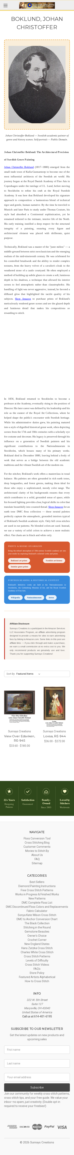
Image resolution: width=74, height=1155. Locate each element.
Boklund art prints (19, 560)
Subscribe (37, 1087)
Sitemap (37, 863)
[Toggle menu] (5, 5)
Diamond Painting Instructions (37, 886)
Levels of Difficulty (37, 960)
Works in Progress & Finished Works (37, 894)
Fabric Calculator (37, 910)
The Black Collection (37, 923)
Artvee (51, 597)
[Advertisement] (37, 357)
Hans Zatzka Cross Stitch (37, 948)
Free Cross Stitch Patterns (37, 890)
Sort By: (11, 673)
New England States (37, 944)
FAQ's (37, 968)
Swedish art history (54, 560)
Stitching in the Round (37, 927)
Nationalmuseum (34, 597)
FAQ (37, 859)
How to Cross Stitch (37, 981)
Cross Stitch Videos (37, 964)
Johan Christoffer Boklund (19, 167)
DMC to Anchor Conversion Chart (37, 919)
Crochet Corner (37, 939)
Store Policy (37, 972)
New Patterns (37, 898)
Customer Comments (37, 846)
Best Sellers (37, 882)
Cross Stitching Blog (37, 842)
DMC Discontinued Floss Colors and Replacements (37, 906)
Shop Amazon (23, 298)
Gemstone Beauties (37, 931)
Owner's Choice (37, 935)
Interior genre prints (19, 567)
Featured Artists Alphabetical (37, 977)
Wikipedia (15, 597)
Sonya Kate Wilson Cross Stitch (37, 915)
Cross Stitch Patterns (37, 956)
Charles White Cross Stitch (37, 952)
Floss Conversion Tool (37, 838)
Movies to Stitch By (37, 850)
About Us (37, 855)
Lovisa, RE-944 (54, 736)
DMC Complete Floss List (37, 902)
